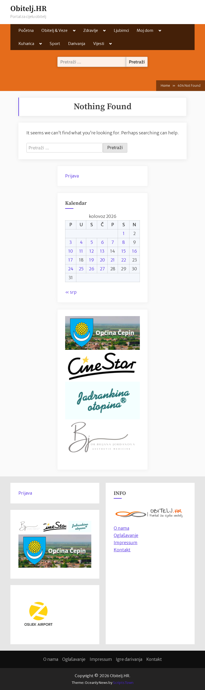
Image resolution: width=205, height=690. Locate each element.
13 (102, 251)
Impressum (125, 542)
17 (70, 260)
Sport (55, 43)
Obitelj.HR (28, 8)
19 (91, 260)
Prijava (72, 176)
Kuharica (26, 43)
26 (91, 268)
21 (113, 260)
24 (70, 268)
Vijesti (98, 43)
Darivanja (76, 43)
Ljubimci (121, 30)
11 (81, 251)
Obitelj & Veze (54, 30)
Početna (26, 30)
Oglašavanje (126, 535)
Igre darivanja (129, 659)
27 (102, 268)
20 (102, 260)
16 (134, 251)
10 (70, 251)
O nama (50, 659)
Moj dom (145, 30)
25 (81, 268)
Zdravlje (90, 30)
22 (123, 260)
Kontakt (122, 549)
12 (91, 251)
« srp (71, 292)
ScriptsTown (123, 682)
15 (123, 251)
